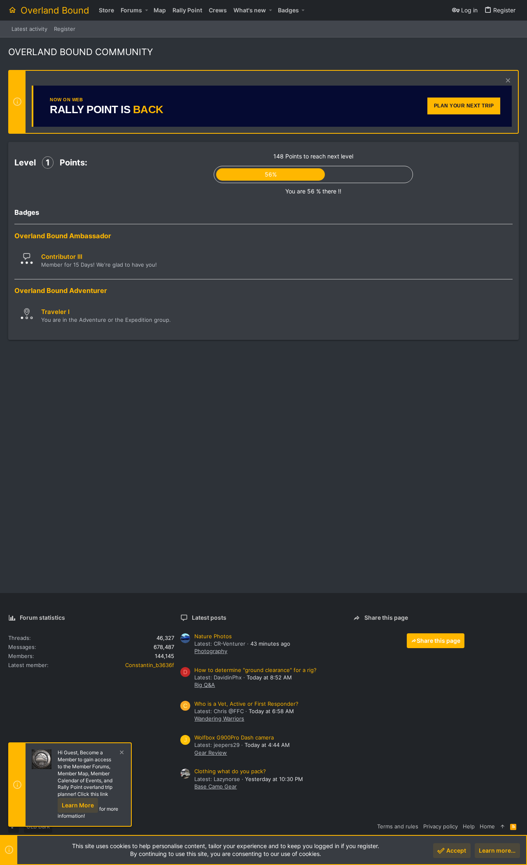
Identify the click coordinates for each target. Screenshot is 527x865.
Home (487, 826)
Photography (210, 651)
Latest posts (209, 617)
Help (469, 826)
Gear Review (210, 752)
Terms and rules (397, 826)
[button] (146, 10)
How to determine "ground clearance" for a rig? (255, 670)
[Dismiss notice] (507, 81)
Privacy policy (440, 826)
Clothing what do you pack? (230, 771)
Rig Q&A (204, 684)
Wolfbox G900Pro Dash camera (234, 737)
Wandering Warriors (219, 718)
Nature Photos (213, 636)
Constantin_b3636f (149, 665)
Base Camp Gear (215, 786)
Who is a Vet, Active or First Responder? (246, 703)
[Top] (502, 826)
